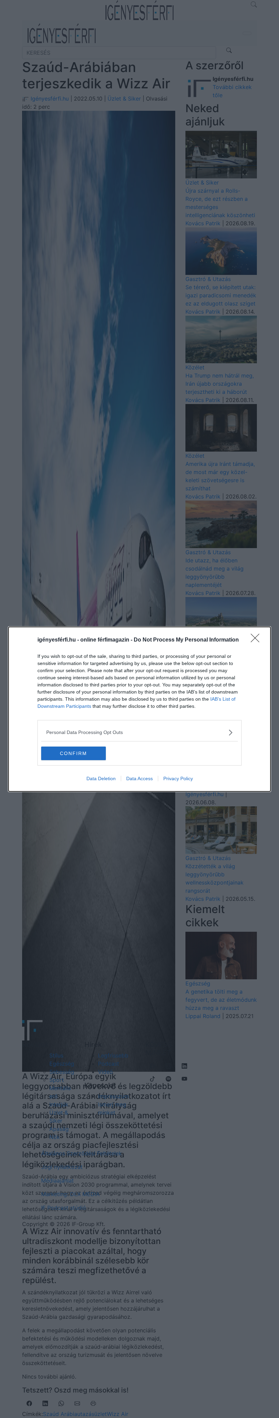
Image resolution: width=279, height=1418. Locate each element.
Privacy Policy (178, 778)
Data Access (139, 778)
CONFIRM (73, 753)
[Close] (257, 640)
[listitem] (139, 732)
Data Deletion (101, 778)
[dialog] (139, 709)
